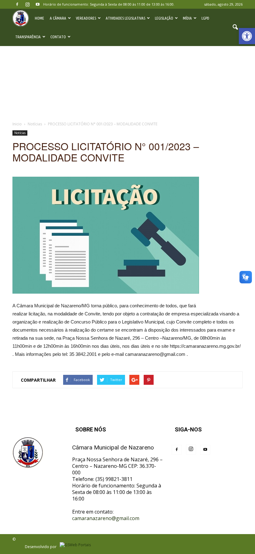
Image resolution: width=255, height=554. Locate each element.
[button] (247, 36)
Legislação (164, 18)
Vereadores (86, 18)
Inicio (17, 124)
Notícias (20, 133)
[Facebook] (17, 4)
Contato (58, 37)
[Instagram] (27, 4)
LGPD (205, 18)
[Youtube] (37, 4)
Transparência (28, 37)
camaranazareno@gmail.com (105, 518)
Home (39, 18)
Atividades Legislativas (125, 18)
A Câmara (58, 18)
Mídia (187, 18)
